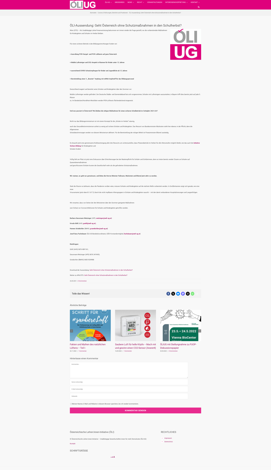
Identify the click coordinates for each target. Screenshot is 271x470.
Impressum (168, 438)
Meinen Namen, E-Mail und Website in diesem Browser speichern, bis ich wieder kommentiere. (105, 404)
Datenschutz (168, 441)
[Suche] (198, 7)
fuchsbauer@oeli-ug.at (132, 234)
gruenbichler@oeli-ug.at (98, 229)
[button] (71, 331)
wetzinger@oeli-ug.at (103, 218)
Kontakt (72, 444)
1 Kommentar (99, 351)
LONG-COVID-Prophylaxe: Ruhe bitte (195, 344)
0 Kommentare (82, 281)
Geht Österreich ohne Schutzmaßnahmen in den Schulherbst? (111, 270)
